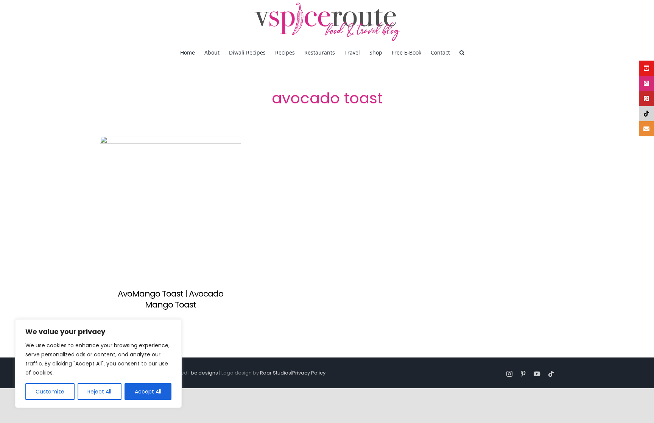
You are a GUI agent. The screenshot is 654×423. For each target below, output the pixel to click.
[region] (98, 363)
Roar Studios (275, 372)
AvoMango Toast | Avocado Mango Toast (170, 299)
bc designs (204, 372)
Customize (50, 391)
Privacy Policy (308, 372)
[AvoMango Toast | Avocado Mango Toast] (170, 206)
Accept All (148, 391)
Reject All (99, 391)
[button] (461, 52)
